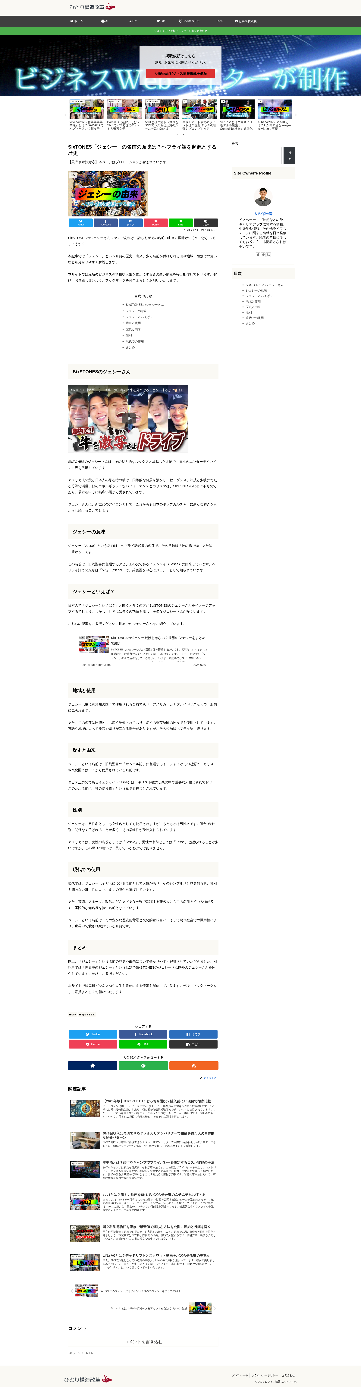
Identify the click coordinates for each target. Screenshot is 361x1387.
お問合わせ (288, 1375)
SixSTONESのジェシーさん (145, 304)
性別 (129, 335)
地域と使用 (133, 323)
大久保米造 (263, 214)
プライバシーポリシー (265, 1375)
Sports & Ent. (88, 1014)
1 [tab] (178, 135)
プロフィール (240, 1375)
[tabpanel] (87, 114)
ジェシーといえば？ (139, 317)
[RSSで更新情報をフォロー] (193, 1065)
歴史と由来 (133, 329)
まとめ (130, 347)
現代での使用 (135, 341)
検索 (235, 144)
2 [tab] (183, 135)
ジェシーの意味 (136, 311)
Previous (65, 115)
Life (73, 1014)
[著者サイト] (92, 1065)
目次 (137, 296)
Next (296, 115)
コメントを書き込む (143, 1341)
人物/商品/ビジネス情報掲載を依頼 (180, 73)
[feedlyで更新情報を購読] (143, 1065)
